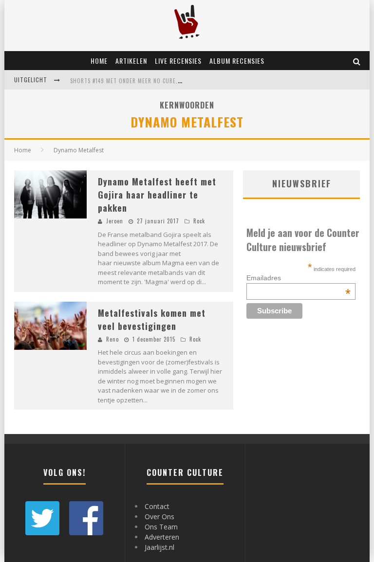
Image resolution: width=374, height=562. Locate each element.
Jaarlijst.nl (159, 547)
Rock (199, 221)
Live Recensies (178, 60)
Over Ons (159, 516)
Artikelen (131, 60)
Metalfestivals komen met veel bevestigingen (152, 319)
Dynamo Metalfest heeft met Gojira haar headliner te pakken (157, 194)
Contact (157, 506)
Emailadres (298, 278)
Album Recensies (236, 60)
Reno (112, 339)
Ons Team (161, 526)
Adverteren (162, 537)
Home (99, 60)
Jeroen (114, 221)
